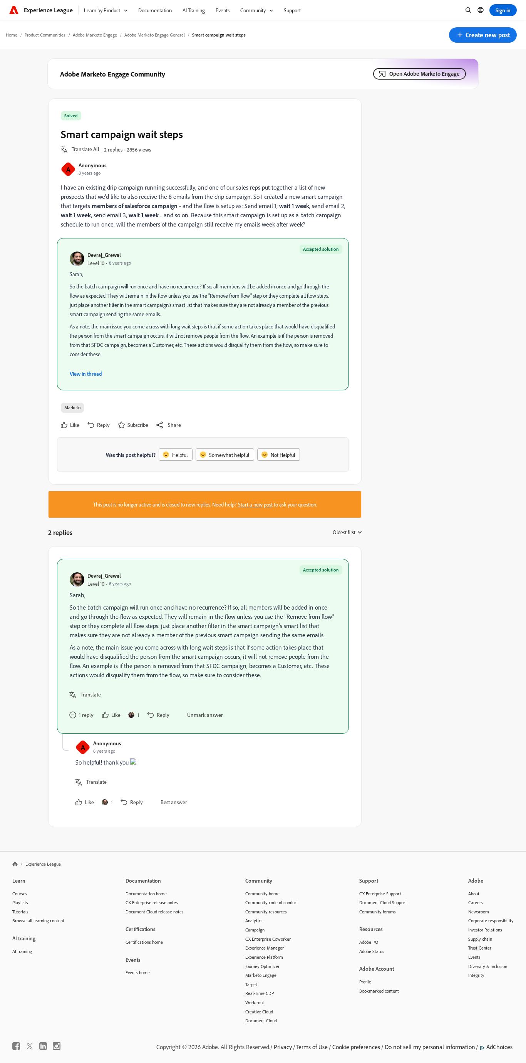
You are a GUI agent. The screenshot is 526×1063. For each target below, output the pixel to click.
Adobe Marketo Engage (95, 35)
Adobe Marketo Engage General (154, 35)
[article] (203, 646)
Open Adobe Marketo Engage (424, 73)
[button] (483, 35)
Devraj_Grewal (104, 255)
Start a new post (255, 504)
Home (11, 35)
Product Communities (45, 35)
